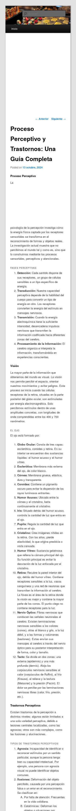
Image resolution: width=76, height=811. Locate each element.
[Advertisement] (43, 202)
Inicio (14, 28)
